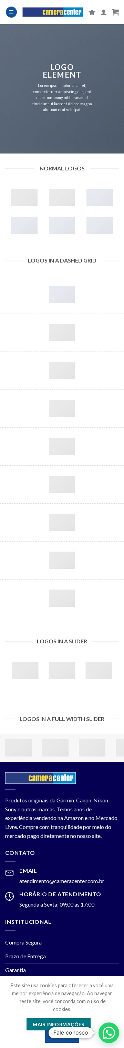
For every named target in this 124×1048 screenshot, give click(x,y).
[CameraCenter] (52, 12)
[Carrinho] (115, 12)
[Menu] (11, 12)
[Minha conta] (103, 12)
